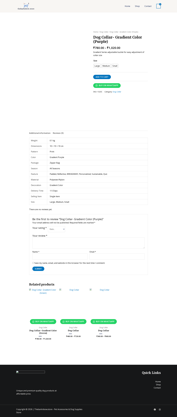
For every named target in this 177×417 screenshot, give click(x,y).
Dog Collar (104, 32)
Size (95, 60)
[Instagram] (160, 409)
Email (93, 251)
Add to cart (102, 77)
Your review (39, 235)
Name (35, 251)
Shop (137, 6)
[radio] (97, 66)
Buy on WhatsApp (108, 85)
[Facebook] (155, 409)
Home (127, 6)
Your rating (39, 228)
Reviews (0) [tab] (58, 133)
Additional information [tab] (39, 133)
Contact (147, 6)
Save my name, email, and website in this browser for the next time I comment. (69, 263)
